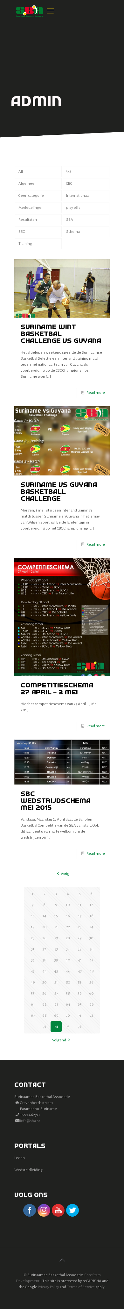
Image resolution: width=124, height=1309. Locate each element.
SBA (69, 220)
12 (91, 905)
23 (79, 927)
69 (56, 1016)
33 (56, 949)
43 (33, 971)
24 (91, 927)
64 (68, 1004)
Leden (19, 1158)
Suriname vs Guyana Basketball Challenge (59, 492)
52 (68, 982)
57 (56, 993)
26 (44, 938)
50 (44, 982)
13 (32, 916)
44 (44, 971)
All (20, 172)
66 (91, 1004)
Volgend (59, 1040)
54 (91, 982)
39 (56, 960)
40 (67, 960)
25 (33, 938)
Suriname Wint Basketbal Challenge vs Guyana (61, 334)
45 (56, 971)
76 (80, 1027)
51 (56, 982)
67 (33, 1016)
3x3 (68, 172)
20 (44, 927)
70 (68, 1016)
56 (44, 993)
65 (80, 1004)
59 (80, 993)
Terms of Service (81, 1287)
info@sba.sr (30, 1121)
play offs (73, 208)
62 (44, 1004)
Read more (95, 393)
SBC (21, 232)
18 (91, 916)
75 (68, 1027)
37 (32, 960)
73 (44, 1027)
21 (56, 927)
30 (91, 938)
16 (68, 916)
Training (25, 244)
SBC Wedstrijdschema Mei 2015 (56, 801)
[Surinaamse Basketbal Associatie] (29, 11)
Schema (73, 232)
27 (56, 938)
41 (80, 960)
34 (68, 949)
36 (91, 949)
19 (33, 927)
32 (44, 949)
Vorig (65, 874)
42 (91, 960)
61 (33, 1004)
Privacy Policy (48, 1287)
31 (32, 949)
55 (33, 993)
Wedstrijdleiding (28, 1170)
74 (56, 1027)
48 (91, 971)
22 (68, 927)
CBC (69, 184)
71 (79, 1016)
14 (44, 916)
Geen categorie (31, 196)
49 (33, 982)
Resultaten (27, 220)
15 (56, 916)
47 (80, 971)
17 (79, 916)
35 (79, 949)
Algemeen (27, 184)
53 (79, 982)
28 (68, 938)
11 (79, 905)
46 (68, 971)
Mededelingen (31, 208)
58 (68, 993)
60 (91, 993)
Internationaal (78, 196)
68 (44, 1016)
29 (80, 938)
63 (56, 1004)
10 (68, 905)
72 (91, 1016)
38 (44, 960)
